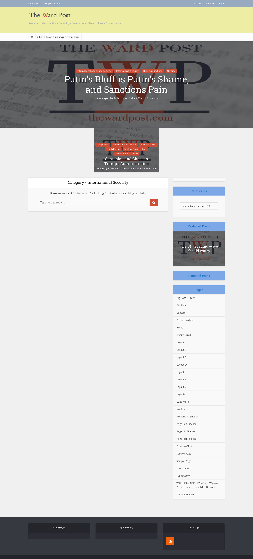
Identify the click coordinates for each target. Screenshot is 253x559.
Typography (183, 475)
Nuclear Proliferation (135, 149)
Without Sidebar (185, 494)
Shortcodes (182, 468)
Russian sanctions (152, 70)
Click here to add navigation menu (55, 37)
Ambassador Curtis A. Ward (129, 98)
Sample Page (183, 453)
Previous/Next (184, 446)
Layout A (181, 342)
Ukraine (171, 70)
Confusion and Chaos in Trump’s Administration (126, 161)
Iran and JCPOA (148, 144)
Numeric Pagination (187, 416)
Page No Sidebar (185, 431)
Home (179, 327)
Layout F (181, 379)
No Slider (181, 409)
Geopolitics (103, 144)
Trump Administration (126, 153)
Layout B (181, 349)
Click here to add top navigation (44, 3)
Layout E (181, 372)
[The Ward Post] (49, 14)
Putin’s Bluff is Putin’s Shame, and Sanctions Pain (126, 84)
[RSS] (170, 541)
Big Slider (181, 305)
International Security (127, 70)
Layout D (181, 364)
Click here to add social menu (209, 3)
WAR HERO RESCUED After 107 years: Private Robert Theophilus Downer (197, 485)
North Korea (113, 149)
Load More (182, 401)
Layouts (180, 394)
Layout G (181, 386)
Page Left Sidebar (186, 424)
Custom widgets (185, 320)
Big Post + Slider (185, 298)
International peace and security (94, 70)
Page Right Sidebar (186, 438)
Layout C (181, 357)
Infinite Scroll (183, 335)
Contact (180, 312)
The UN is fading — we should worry (199, 248)
